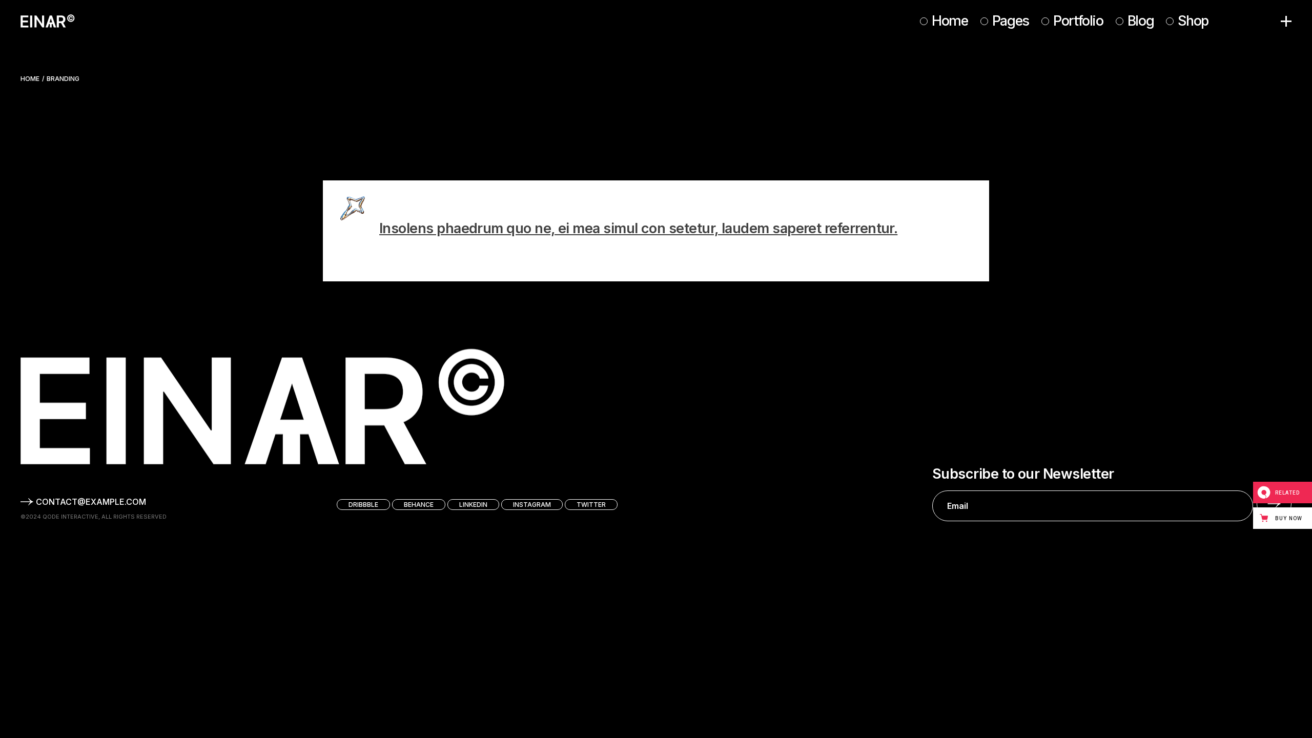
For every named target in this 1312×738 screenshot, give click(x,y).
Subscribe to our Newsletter (1023, 474)
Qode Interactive (70, 516)
